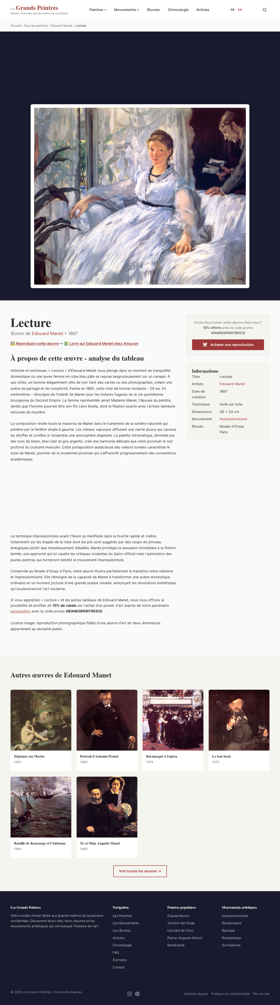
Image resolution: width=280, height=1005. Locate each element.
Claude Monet (178, 916)
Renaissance (232, 923)
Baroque (228, 930)
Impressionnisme (233, 419)
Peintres (96, 9)
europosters (20, 611)
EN (240, 9)
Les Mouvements (126, 923)
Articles (202, 9)
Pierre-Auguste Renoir (185, 938)
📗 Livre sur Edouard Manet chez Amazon (101, 343)
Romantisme (231, 938)
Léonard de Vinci (180, 930)
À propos (120, 960)
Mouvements (125, 9)
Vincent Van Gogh (181, 923)
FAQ (116, 952)
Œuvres (153, 9)
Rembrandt (175, 945)
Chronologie (178, 9)
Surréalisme (231, 945)
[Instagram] (129, 994)
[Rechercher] (265, 10)
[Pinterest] (137, 994)
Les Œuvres (122, 930)
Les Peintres (122, 916)
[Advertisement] (140, 71)
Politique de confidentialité (230, 994)
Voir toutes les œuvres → (140, 871)
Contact (119, 967)
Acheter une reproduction (232, 344)
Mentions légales (196, 994)
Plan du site (261, 994)
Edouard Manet (47, 333)
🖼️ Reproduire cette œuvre (34, 343)
